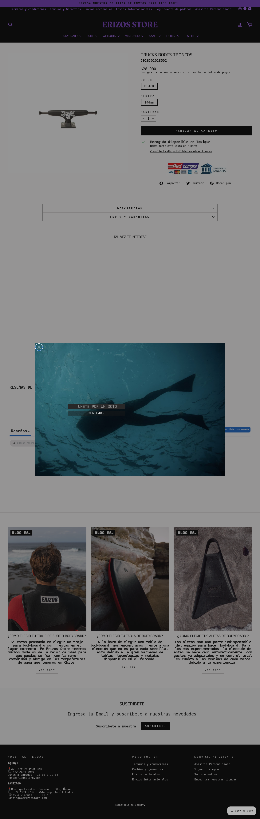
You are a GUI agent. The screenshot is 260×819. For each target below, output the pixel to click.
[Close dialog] (39, 347)
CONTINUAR (96, 413)
